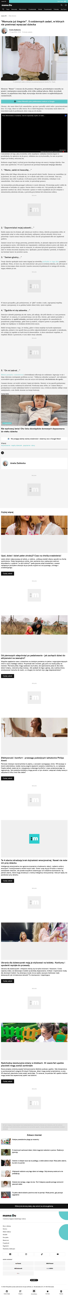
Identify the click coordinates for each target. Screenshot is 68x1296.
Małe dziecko (22, 9)
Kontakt (5, 1234)
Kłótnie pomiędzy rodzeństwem (12, 374)
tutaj (9, 1129)
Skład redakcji (7, 1231)
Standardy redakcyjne (9, 1248)
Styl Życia (63, 9)
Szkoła (40, 9)
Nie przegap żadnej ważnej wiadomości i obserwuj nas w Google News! (36, 439)
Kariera (5, 1229)
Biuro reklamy (7, 1226)
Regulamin (6, 1246)
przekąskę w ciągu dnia (50, 261)
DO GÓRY (33, 1280)
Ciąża (7, 9)
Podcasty (56, 9)
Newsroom (6, 1240)
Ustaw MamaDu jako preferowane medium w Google (35, 101)
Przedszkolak (32, 9)
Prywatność (6, 1243)
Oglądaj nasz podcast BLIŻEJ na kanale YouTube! (51, 151)
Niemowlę (14, 9)
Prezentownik (48, 9)
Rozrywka (5, 1237)
